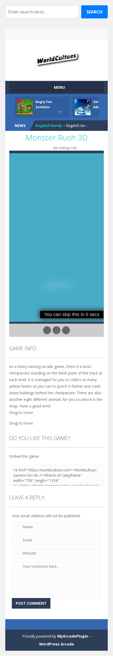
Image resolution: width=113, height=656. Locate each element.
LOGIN (34, 34)
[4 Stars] (47, 147)
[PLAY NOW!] (25, 106)
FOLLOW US (79, 34)
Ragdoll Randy (48, 125)
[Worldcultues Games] (56, 57)
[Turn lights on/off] (47, 330)
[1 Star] (37, 147)
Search (94, 12)
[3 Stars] (43, 147)
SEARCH (56, 34)
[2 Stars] (40, 147)
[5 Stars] (50, 147)
